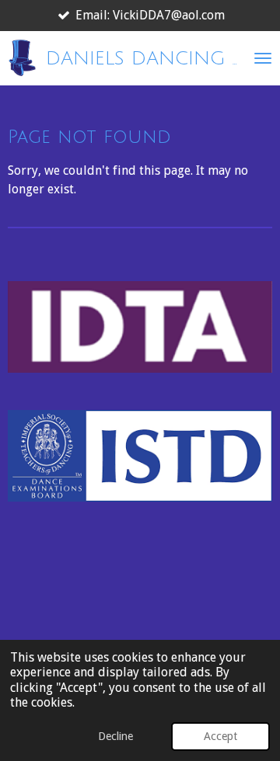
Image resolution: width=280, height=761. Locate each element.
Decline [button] (115, 736)
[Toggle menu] (263, 58)
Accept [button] (220, 736)
